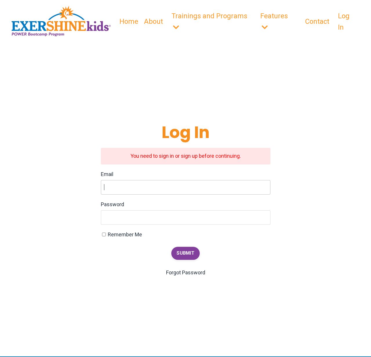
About (153, 21)
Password (112, 204)
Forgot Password (185, 272)
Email (107, 174)
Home (128, 21)
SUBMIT (185, 253)
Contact (317, 21)
